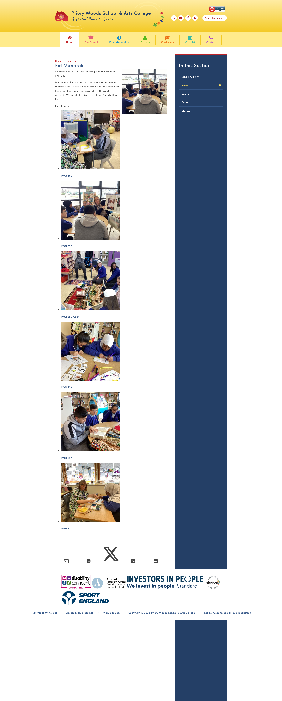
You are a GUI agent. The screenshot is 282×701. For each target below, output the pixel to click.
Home (58, 61)
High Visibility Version (44, 612)
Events (185, 93)
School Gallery (190, 76)
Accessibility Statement (80, 612)
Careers (186, 102)
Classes (185, 111)
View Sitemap (111, 612)
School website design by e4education (227, 612)
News (184, 85)
